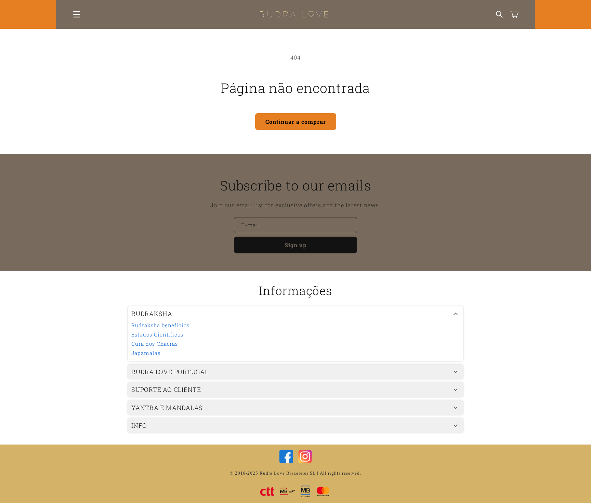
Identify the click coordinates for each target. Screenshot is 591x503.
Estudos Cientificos (157, 334)
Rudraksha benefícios (160, 325)
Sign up (296, 245)
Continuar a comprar (295, 121)
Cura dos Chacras (154, 343)
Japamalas (145, 352)
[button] (76, 14)
